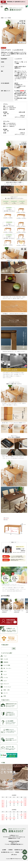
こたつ (6, 17)
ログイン (17, 117)
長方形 (9, 17)
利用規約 (17, 852)
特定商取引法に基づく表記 (20, 849)
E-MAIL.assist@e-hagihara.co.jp (18, 836)
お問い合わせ (14, 854)
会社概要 (4, 849)
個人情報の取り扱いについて (7, 852)
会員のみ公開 (22, 112)
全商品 (2, 17)
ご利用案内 (10, 849)
